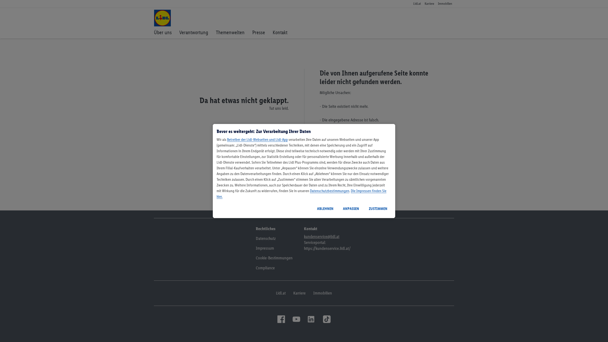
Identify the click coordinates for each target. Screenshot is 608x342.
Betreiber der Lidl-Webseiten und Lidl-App (257, 139)
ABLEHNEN (325, 208)
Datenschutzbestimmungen (329, 191)
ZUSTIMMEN (378, 208)
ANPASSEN (351, 208)
